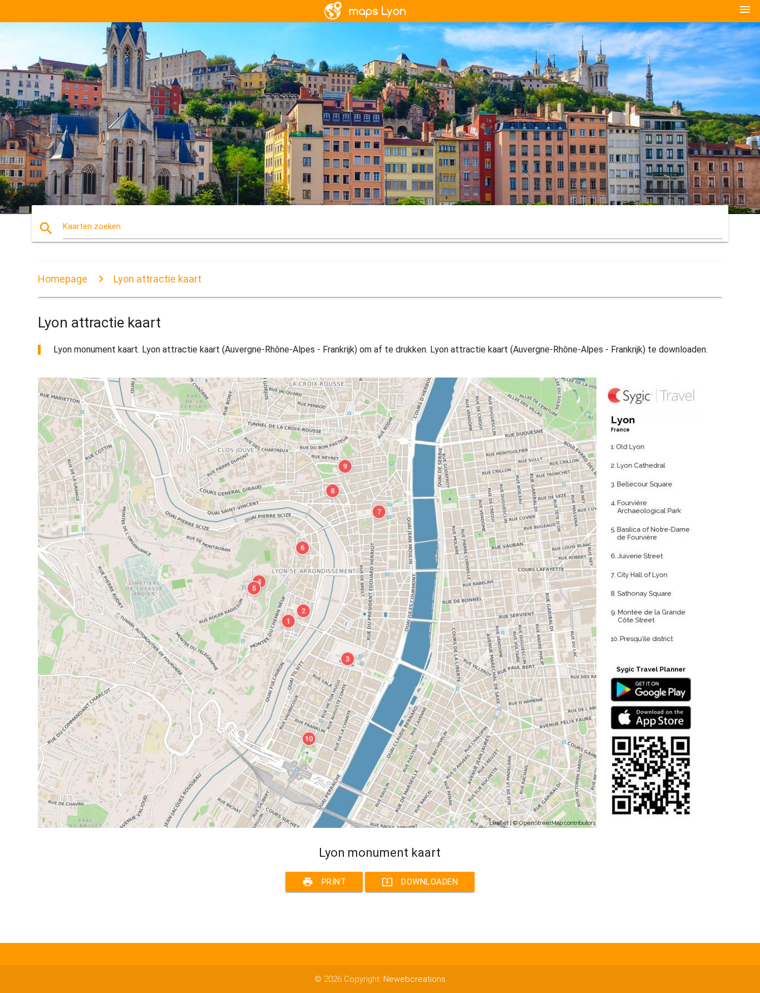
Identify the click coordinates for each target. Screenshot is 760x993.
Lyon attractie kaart (157, 279)
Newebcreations (414, 979)
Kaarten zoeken (92, 226)
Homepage (62, 279)
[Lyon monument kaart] (371, 825)
